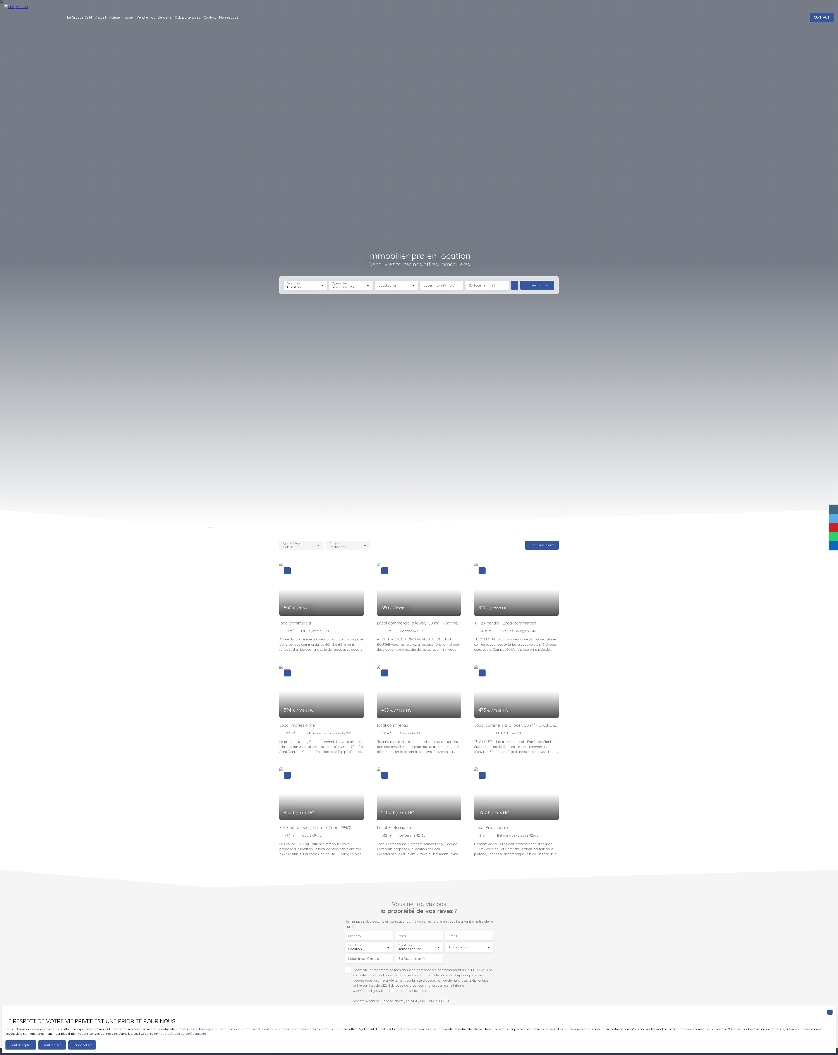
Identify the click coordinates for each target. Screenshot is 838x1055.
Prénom (354, 936)
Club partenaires (187, 17)
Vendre (142, 17)
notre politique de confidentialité (182, 1034)
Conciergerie (161, 17)
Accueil (100, 17)
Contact (210, 17)
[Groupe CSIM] (30, 17)
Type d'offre (294, 283)
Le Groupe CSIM (79, 17)
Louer (128, 17)
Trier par (334, 543)
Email (453, 936)
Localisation (388, 285)
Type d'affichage (292, 543)
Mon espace (228, 17)
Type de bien (340, 283)
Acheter (115, 17)
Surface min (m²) (482, 285)
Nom (402, 936)
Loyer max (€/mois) (439, 285)
